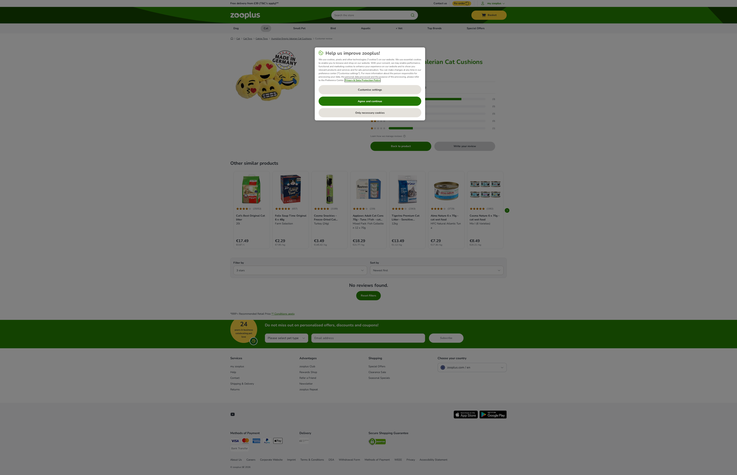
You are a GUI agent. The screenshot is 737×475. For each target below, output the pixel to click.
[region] (370, 83)
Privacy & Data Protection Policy (362, 80)
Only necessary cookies (370, 113)
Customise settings (370, 90)
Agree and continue (370, 101)
